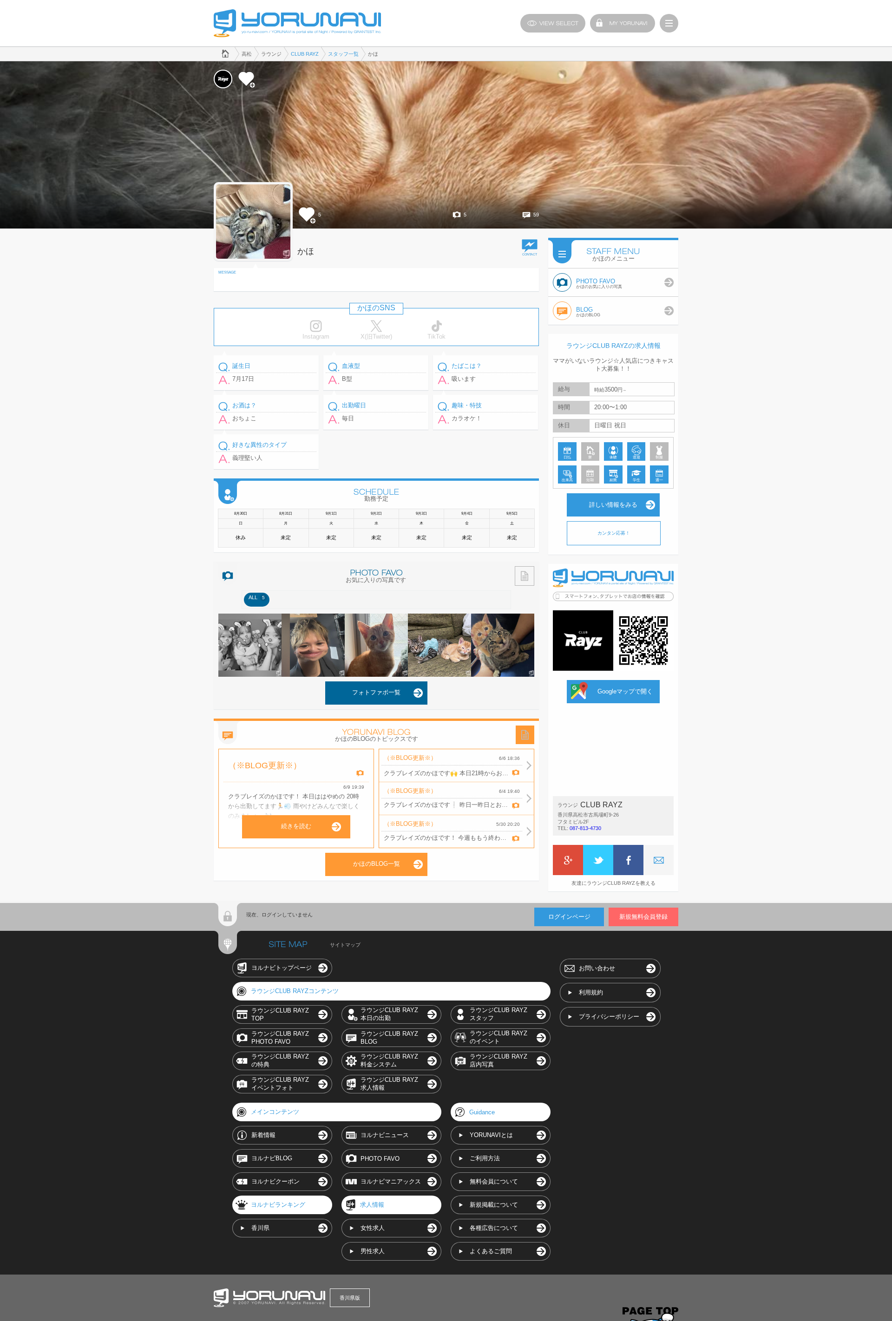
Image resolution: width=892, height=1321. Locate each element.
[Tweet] (598, 860)
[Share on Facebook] (628, 860)
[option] (257, 600)
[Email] (658, 860)
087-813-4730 (585, 828)
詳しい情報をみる (613, 504)
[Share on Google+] (568, 860)
